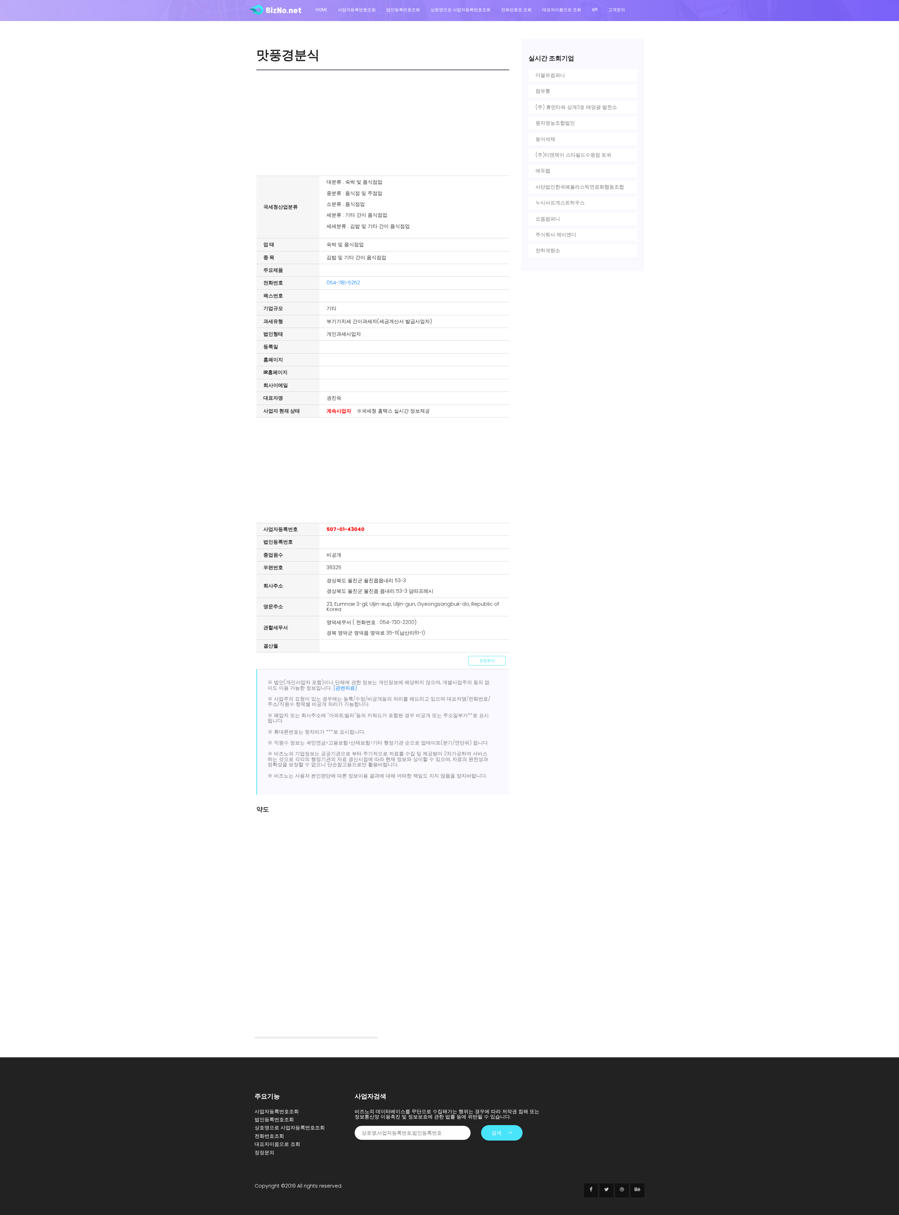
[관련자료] (345, 687)
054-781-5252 (343, 282)
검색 (496, 1132)
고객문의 (616, 10)
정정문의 (487, 660)
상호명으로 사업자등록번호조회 (461, 10)
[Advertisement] (384, 123)
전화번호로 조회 (516, 10)
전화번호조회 (269, 1136)
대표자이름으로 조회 (561, 10)
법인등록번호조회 (403, 10)
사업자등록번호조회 (357, 10)
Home (321, 10)
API (595, 10)
